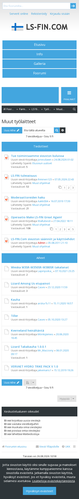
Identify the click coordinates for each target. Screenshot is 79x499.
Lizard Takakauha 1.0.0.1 (28, 347)
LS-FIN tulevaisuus (24, 176)
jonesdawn (44, 159)
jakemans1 (44, 370)
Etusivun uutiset (42, 163)
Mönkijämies (45, 334)
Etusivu (39, 44)
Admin (41, 243)
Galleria (39, 63)
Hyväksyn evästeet (39, 491)
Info (39, 54)
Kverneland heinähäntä (27, 330)
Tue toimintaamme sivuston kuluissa (37, 156)
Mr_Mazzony (45, 350)
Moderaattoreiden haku (28, 197)
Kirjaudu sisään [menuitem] (60, 14)
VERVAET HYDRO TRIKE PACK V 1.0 (34, 366)
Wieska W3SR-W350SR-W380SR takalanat (40, 267)
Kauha (15, 300)
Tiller (14, 316)
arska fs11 (44, 303)
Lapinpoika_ (45, 271)
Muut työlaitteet (19, 121)
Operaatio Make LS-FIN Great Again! (36, 217)
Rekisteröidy (39, 14)
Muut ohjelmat (41, 183)
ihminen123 (45, 179)
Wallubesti (44, 221)
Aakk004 (43, 201)
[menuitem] (74, 109)
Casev (41, 287)
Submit (73, 6)
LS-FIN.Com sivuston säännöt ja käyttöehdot (43, 239)
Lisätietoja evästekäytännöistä (53, 481)
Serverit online (19, 14)
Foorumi (39, 73)
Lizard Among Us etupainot (30, 283)
